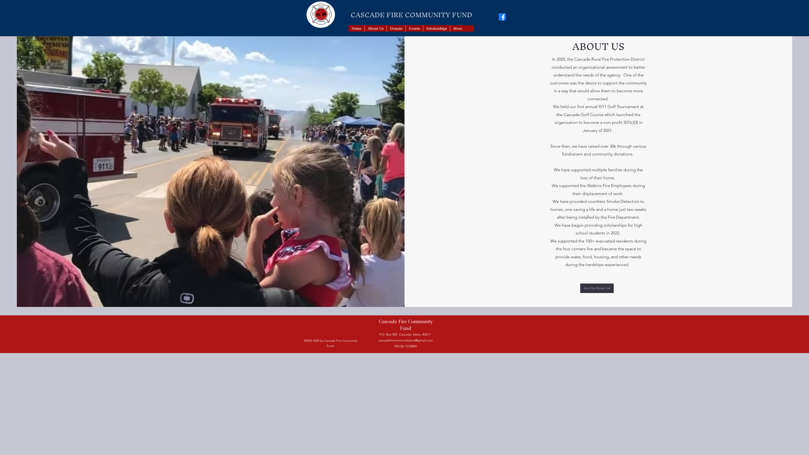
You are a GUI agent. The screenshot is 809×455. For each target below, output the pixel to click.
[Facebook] (502, 16)
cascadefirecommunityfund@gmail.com (405, 340)
